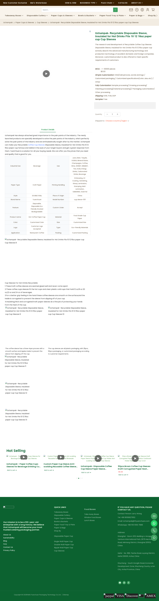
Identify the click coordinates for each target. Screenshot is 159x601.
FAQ (5, 544)
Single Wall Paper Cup (63, 541)
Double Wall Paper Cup (64, 544)
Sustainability (8, 538)
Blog (5, 541)
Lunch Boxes (89, 520)
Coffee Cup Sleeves (36, 145)
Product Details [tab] (47, 129)
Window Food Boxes (92, 517)
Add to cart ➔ (12, 470)
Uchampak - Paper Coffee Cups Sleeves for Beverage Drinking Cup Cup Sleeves (23, 465)
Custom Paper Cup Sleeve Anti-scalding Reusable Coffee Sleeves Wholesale (60, 465)
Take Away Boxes (91, 514)
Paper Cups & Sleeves (24, 22)
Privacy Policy (9, 550)
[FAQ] (136, 10)
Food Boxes (90, 509)
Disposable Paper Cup (63, 536)
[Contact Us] (131, 11)
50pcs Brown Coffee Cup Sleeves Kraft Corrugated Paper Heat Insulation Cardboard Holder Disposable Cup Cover (134, 467)
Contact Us (8, 547)
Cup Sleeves (42, 22)
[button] (156, 16)
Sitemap (66, 595)
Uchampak (8, 22)
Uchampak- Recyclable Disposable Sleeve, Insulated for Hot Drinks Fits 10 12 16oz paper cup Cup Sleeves (94, 22)
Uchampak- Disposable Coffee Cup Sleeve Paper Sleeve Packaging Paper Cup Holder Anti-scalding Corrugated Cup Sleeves (98, 467)
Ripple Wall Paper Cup (63, 547)
